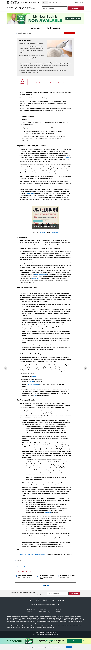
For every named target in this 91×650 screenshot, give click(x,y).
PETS (39, 2)
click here (29, 625)
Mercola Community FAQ (44, 611)
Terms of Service (60, 647)
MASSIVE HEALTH (43, 232)
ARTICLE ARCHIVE (33, 2)
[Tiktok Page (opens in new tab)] (49, 600)
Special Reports (59, 612)
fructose (67, 157)
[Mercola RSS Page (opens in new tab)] (63, 600)
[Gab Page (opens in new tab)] (39, 600)
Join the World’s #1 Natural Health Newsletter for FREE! (19, 7)
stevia (34, 376)
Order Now (75, 641)
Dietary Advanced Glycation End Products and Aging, (34, 554)
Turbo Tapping (47, 369)
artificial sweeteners (33, 384)
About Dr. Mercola (31, 609)
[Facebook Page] (15, 563)
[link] (16, 33)
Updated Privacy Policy (50, 632)
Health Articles (30, 612)
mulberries (48, 512)
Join (48, 585)
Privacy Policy (52, 647)
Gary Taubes (30, 193)
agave (35, 395)
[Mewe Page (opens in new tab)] (45, 600)
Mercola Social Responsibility (45, 612)
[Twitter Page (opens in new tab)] (33, 600)
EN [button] (76, 2)
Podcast (58, 611)
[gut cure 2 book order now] (45, 23)
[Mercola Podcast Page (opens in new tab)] (61, 600)
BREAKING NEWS (24, 2)
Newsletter (58, 609)
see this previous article (40, 274)
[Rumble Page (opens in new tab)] (58, 600)
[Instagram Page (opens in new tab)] (30, 600)
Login (43, 585)
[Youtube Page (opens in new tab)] (52, 600)
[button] (76, 8)
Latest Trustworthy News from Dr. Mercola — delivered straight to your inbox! (28, 594)
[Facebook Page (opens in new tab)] (28, 600)
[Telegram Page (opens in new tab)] (36, 600)
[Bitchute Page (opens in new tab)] (55, 600)
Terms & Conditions (40, 632)
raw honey (31, 381)
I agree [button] (69, 647)
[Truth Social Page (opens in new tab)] (41, 600)
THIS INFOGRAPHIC (54, 232)
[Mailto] (18, 563)
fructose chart (35, 278)
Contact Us (29, 611)
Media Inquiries (42, 609)
